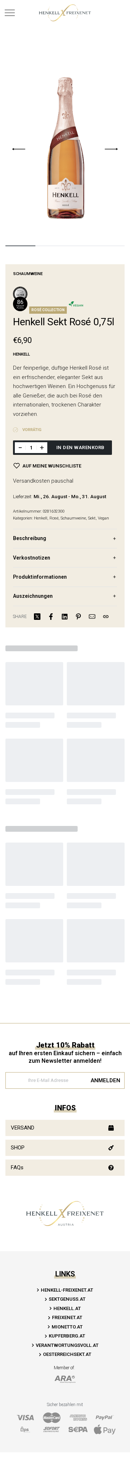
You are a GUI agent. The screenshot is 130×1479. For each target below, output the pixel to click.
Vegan (103, 518)
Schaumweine (28, 273)
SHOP (18, 1147)
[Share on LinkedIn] (64, 616)
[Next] (111, 149)
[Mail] (92, 616)
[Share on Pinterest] (78, 616)
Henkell (40, 518)
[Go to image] (20, 245)
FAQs (17, 1167)
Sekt (92, 518)
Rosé (53, 518)
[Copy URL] (106, 616)
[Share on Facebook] (51, 616)
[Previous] (19, 149)
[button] (65, 1128)
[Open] (9, 12)
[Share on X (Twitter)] (37, 616)
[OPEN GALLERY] (65, 149)
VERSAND (22, 1128)
